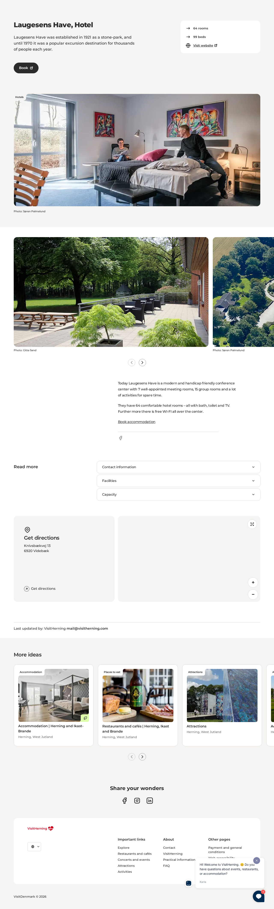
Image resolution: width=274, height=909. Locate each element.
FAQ (166, 866)
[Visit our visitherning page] (124, 800)
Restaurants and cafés (135, 854)
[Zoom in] (253, 582)
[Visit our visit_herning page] (137, 800)
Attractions (126, 866)
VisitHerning (173, 854)
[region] (189, 559)
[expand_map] (252, 524)
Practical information (179, 860)
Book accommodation (136, 422)
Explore (124, 848)
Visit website (203, 45)
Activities (125, 872)
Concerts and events (134, 860)
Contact (169, 848)
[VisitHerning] (40, 828)
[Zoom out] (253, 594)
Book (23, 68)
